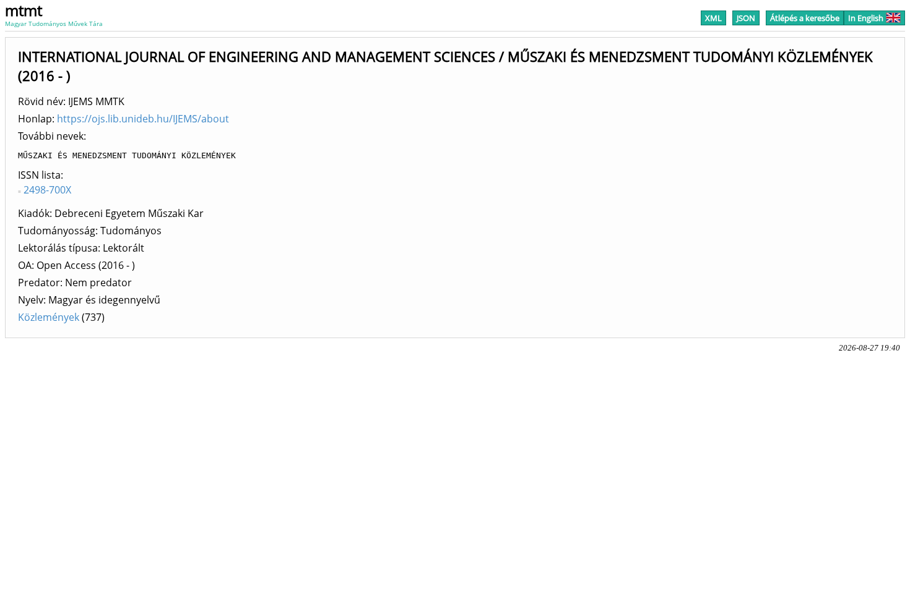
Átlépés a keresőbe (804, 17)
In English (865, 17)
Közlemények (48, 317)
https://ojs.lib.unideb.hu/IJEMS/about (143, 118)
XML (713, 17)
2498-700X (47, 190)
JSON (746, 17)
